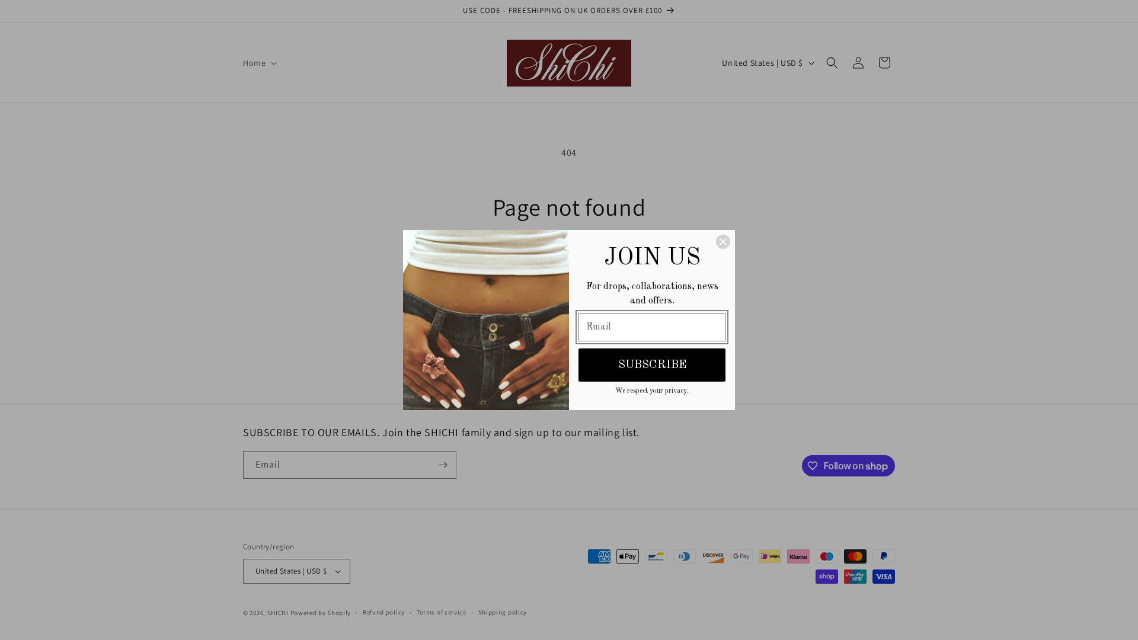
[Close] (723, 242)
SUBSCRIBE (652, 365)
